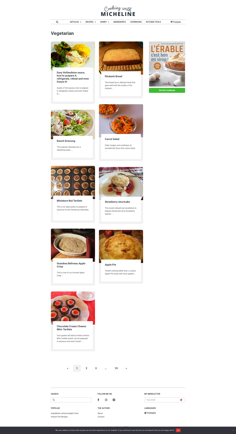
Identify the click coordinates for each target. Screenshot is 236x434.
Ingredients (119, 22)
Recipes (89, 22)
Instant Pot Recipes (59, 417)
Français (177, 22)
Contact (101, 417)
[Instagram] (106, 399)
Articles (74, 22)
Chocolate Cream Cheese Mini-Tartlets (71, 328)
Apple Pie (110, 264)
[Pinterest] (113, 399)
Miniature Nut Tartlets (69, 200)
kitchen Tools (153, 22)
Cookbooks (136, 22)
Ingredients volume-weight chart (65, 413)
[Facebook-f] (98, 399)
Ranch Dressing (66, 140)
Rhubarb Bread (113, 76)
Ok (178, 430)
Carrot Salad (112, 139)
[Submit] (181, 399)
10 (117, 367)
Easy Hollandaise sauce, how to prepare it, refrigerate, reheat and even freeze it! (73, 77)
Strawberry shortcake (117, 201)
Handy (103, 22)
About (100, 413)
